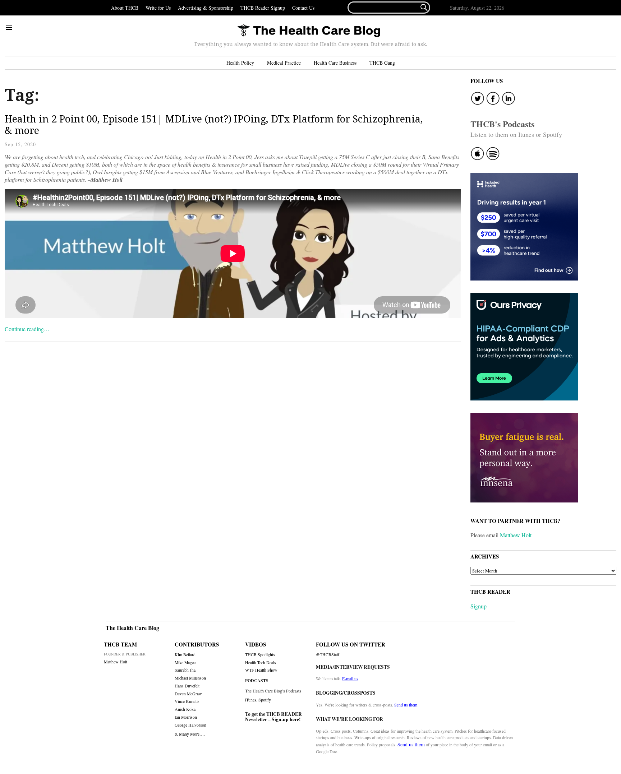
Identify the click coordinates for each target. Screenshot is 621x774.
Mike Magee (185, 662)
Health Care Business (335, 62)
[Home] (308, 31)
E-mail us (350, 678)
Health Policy (240, 62)
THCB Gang (382, 62)
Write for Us (158, 7)
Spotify (264, 700)
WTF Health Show (261, 670)
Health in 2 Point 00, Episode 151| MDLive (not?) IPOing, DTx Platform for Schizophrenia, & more (214, 124)
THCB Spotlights (260, 654)
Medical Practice (284, 62)
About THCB (124, 7)
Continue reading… (27, 329)
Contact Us (303, 7)
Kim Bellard (185, 654)
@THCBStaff (327, 654)
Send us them (405, 705)
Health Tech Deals (260, 662)
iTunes (250, 700)
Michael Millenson (190, 678)
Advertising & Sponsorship (205, 7)
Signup (478, 606)
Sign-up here (285, 719)
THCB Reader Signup (262, 7)
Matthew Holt (516, 535)
